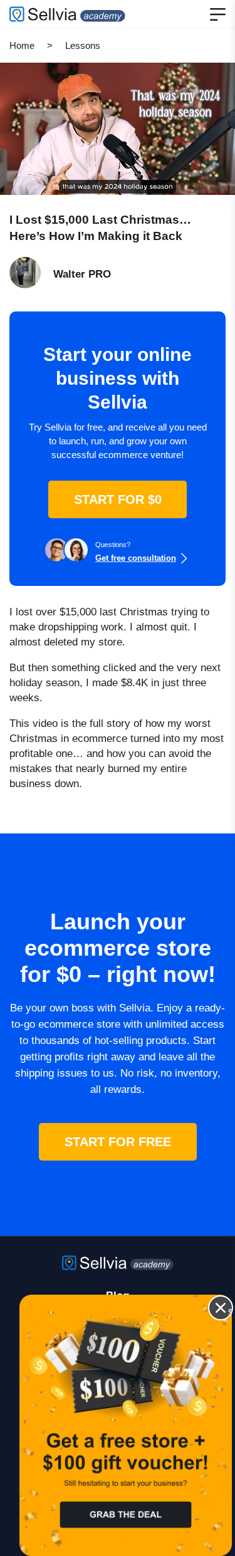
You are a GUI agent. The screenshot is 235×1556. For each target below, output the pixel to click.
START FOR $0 (118, 499)
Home (21, 45)
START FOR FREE (118, 1142)
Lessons (82, 45)
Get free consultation (135, 558)
